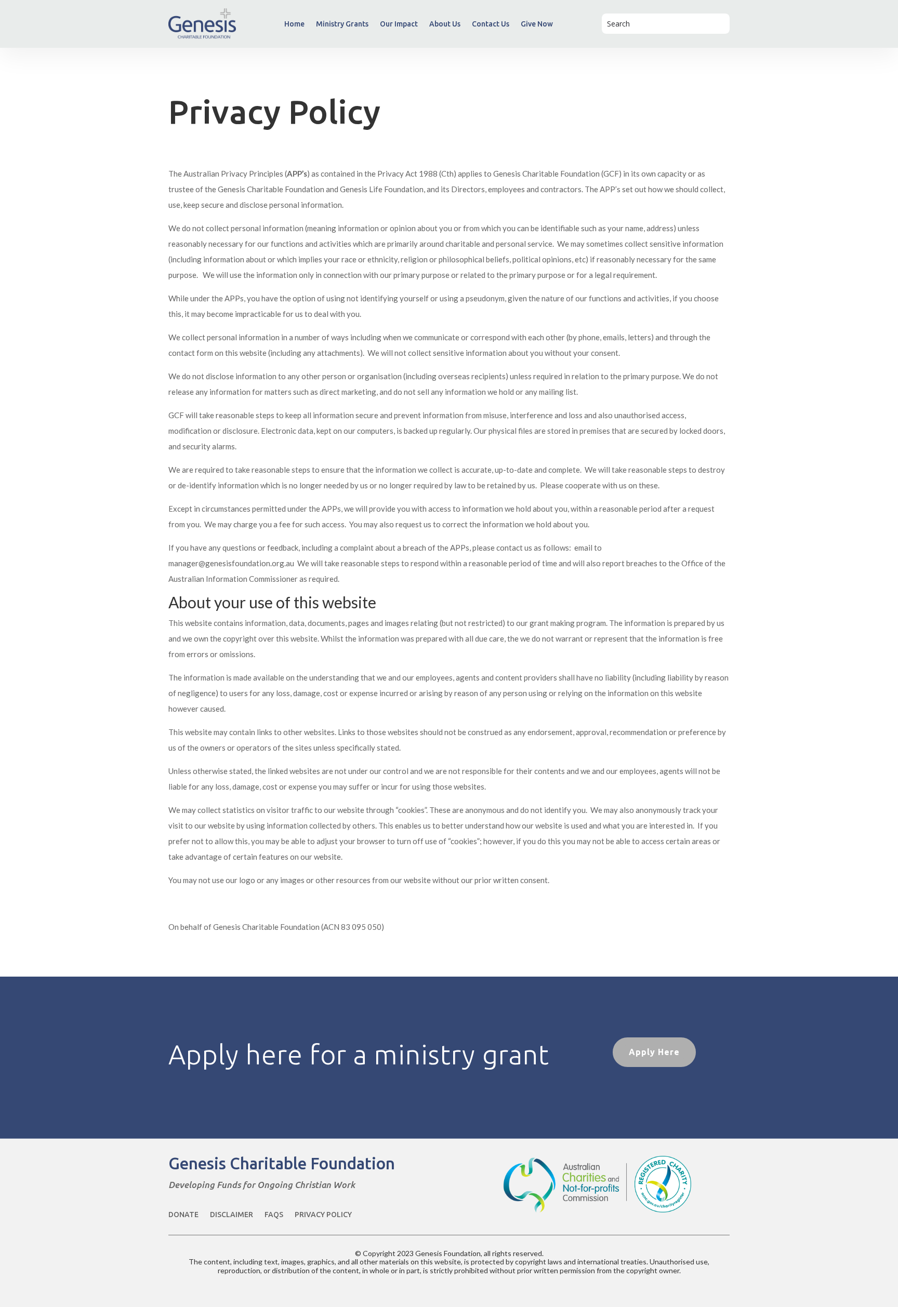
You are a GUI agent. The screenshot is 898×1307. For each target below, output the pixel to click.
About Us (444, 24)
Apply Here (654, 1052)
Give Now (537, 24)
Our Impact (399, 24)
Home (294, 24)
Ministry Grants (342, 24)
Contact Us (490, 24)
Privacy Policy (323, 1215)
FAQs (274, 1215)
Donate (183, 1215)
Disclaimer (231, 1215)
